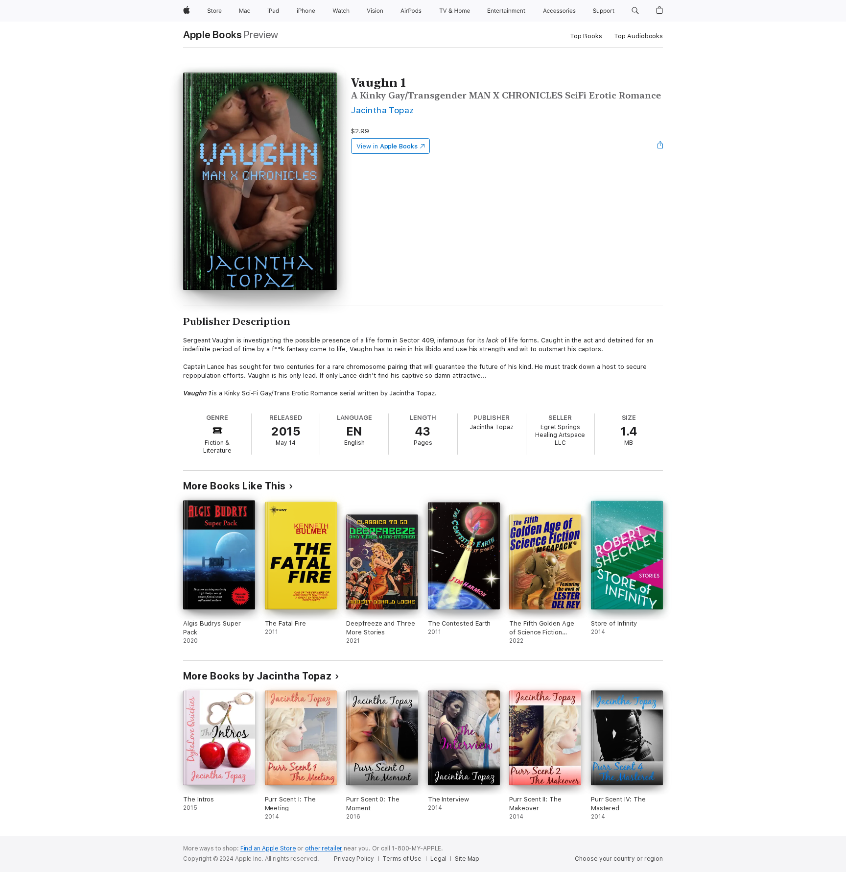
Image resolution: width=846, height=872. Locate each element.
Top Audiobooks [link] (638, 36)
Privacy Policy (354, 858)
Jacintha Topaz (382, 110)
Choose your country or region (619, 858)
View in (387, 146)
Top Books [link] (586, 36)
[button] (635, 11)
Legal (438, 858)
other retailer (323, 848)
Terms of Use (402, 858)
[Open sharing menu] (660, 146)
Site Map (467, 858)
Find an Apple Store (268, 848)
